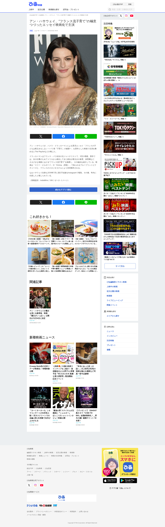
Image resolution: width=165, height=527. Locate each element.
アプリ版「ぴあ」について (121, 488)
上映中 (31, 9)
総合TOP (30, 468)
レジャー (66, 472)
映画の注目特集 (56, 456)
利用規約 (73, 511)
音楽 (129, 4)
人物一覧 (30, 475)
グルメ (74, 472)
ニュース (110, 331)
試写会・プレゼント (71, 9)
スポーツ (57, 472)
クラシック (47, 472)
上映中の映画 (112, 286)
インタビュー (112, 336)
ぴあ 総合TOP (118, 4)
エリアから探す (113, 316)
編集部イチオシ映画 (34, 452)
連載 (108, 349)
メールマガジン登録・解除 (36, 515)
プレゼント (111, 345)
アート (29, 472)
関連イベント (112, 305)
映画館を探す (54, 9)
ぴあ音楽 (48, 468)
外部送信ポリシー (60, 511)
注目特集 (110, 340)
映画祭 (109, 295)
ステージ (37, 472)
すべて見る (120, 266)
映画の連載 (31, 459)
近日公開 (41, 9)
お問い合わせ (83, 511)
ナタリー (43, 30)
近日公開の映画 (113, 291)
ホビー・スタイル (86, 472)
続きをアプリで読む (63, 189)
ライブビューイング (115, 300)
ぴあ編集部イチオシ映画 (116, 282)
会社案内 (30, 511)
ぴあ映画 (41, 15)
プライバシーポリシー (44, 511)
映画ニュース (43, 456)
